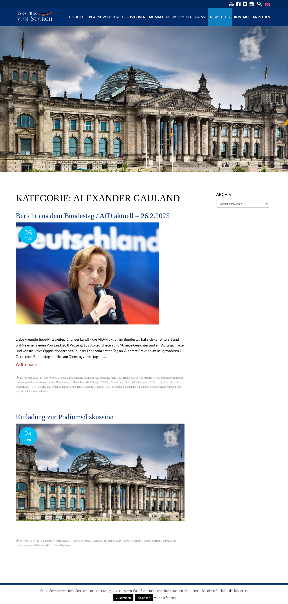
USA (159, 382)
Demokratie (75, 386)
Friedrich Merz (152, 377)
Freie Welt (115, 377)
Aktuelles (77, 17)
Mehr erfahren (164, 597)
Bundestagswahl (24, 382)
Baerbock (63, 377)
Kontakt (241, 17)
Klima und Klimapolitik (136, 382)
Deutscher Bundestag (172, 377)
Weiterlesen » (26, 364)
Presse (201, 17)
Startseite (117, 386)
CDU (108, 386)
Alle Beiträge (92, 382)
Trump (126, 377)
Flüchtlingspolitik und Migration (140, 386)
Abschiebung (102, 377)
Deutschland (62, 382)
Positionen (136, 17)
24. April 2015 (27, 540)
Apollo (134, 377)
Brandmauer (75, 377)
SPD (152, 382)
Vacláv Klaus (62, 540)
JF (141, 377)
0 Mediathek (77, 382)
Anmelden (261, 17)
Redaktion (43, 391)
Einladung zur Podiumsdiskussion (65, 417)
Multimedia (182, 17)
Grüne (162, 386)
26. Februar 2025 (29, 377)
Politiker (104, 382)
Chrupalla (88, 377)
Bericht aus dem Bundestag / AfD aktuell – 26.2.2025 (93, 216)
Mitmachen (159, 17)
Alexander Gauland (93, 386)
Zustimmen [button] (123, 598)
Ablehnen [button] (144, 598)
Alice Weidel (49, 377)
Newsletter (220, 17)
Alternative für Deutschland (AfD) (110, 540)
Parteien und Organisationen (53, 386)
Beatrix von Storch (106, 17)
